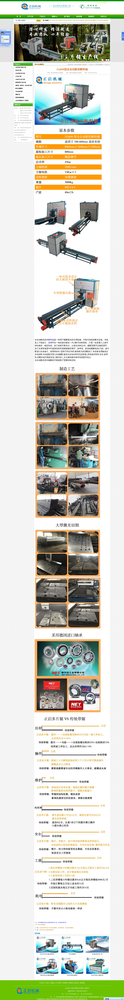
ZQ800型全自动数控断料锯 (46, 930)
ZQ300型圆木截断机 (72, 975)
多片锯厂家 (56, 20)
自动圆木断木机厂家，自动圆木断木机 (56, 922)
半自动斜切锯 (19, 91)
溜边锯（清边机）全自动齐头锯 (24, 85)
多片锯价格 (81, 20)
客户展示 (67, 16)
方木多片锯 (75, 20)
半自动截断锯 (72, 954)
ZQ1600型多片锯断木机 (97, 975)
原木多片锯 (69, 20)
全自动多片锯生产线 (21, 67)
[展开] (122, 998)
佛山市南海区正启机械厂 (80, 64)
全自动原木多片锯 (20, 73)
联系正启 (103, 16)
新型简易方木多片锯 (21, 82)
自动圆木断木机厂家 (97, 954)
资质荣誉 (79, 16)
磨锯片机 (18, 94)
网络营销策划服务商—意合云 (96, 997)
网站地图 (82, 983)
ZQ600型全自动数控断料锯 (47, 954)
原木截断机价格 (42, 922)
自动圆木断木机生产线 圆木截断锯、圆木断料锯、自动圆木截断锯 (56, 927)
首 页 (19, 16)
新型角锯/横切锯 (20, 97)
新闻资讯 (91, 16)
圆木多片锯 (63, 20)
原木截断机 (93, 20)
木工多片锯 (99, 20)
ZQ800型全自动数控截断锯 (47, 975)
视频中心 (55, 16)
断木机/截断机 (19, 88)
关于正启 (30, 16)
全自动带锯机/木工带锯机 (22, 100)
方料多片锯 (87, 20)
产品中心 (42, 16)
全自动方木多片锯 (20, 79)
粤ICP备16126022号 (81, 991)
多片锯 (51, 20)
